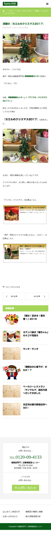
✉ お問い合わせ (25, 488)
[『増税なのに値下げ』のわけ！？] (11, 372)
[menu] (47, 4)
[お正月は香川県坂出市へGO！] (11, 409)
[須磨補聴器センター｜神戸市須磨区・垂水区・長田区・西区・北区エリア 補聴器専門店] (10, 4)
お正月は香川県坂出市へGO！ (35, 406)
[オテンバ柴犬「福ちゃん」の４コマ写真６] (11, 336)
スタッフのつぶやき (20, 28)
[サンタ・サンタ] (11, 353)
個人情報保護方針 (33, 516)
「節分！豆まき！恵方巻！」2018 (34, 317)
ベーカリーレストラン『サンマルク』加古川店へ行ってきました (35, 390)
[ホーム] (4, 11)
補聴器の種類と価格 (34, 512)
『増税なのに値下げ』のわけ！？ (35, 368)
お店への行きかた (10, 516)
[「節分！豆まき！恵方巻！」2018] (11, 319)
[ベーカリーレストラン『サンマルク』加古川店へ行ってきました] (11, 391)
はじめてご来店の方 (11, 512)
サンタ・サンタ (30, 349)
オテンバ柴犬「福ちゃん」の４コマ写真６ (35, 334)
